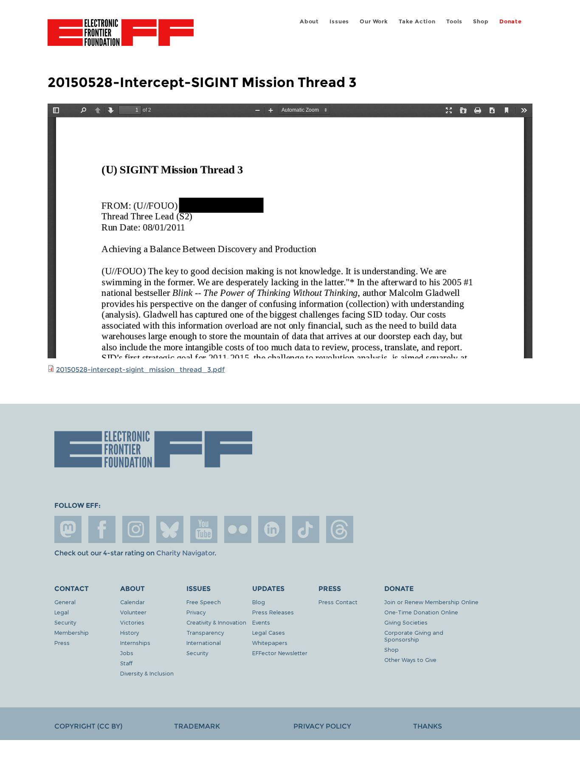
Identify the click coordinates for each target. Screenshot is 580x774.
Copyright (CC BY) (88, 726)
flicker (237, 529)
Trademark (197, 726)
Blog (258, 602)
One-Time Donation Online (421, 612)
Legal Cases (268, 632)
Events (261, 622)
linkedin (271, 529)
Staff (126, 663)
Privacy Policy (322, 726)
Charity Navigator (185, 553)
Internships (135, 642)
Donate (510, 21)
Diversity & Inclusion (147, 673)
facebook (101, 529)
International (203, 642)
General (65, 602)
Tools (454, 21)
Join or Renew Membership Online (431, 602)
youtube (203, 529)
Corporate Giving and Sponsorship (413, 635)
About (309, 21)
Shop (480, 21)
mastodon (68, 529)
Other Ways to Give (410, 659)
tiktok (305, 529)
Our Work (374, 21)
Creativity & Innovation (216, 622)
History (129, 632)
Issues (339, 21)
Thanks (427, 726)
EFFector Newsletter (279, 653)
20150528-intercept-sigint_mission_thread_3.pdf (140, 370)
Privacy (196, 612)
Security (65, 622)
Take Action (417, 21)
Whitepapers (269, 642)
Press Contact (338, 602)
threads (339, 529)
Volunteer (133, 612)
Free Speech (203, 602)
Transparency (205, 632)
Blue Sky (169, 529)
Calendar (132, 602)
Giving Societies (406, 622)
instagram (135, 529)
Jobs (126, 653)
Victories (132, 622)
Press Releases (273, 612)
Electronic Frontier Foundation (121, 37)
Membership (71, 632)
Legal (61, 612)
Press (62, 642)
